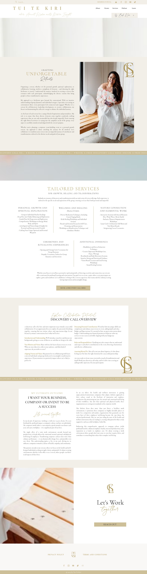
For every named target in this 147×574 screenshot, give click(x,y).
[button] (116, 2)
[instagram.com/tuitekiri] (126, 2)
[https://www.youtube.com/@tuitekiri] (130, 2)
